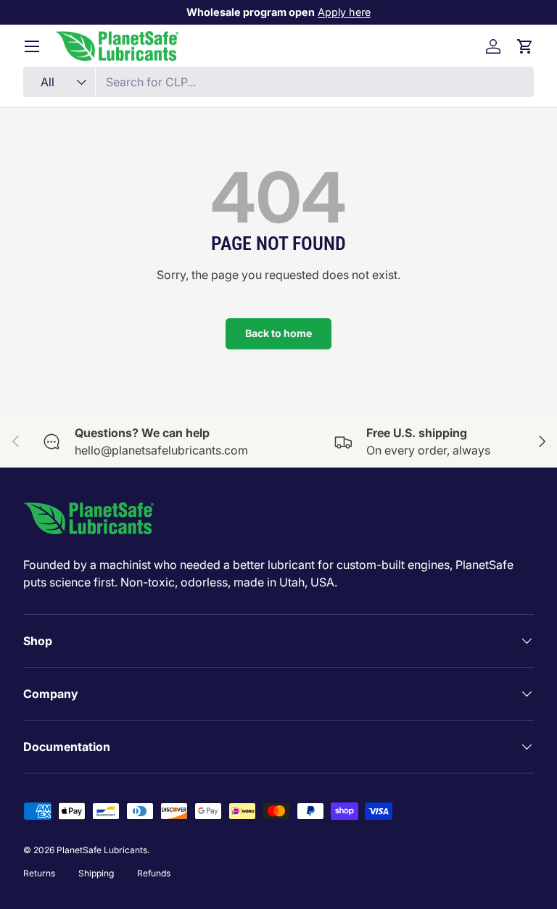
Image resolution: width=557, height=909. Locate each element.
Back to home (278, 333)
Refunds (153, 873)
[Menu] (32, 46)
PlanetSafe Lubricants (102, 849)
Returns (39, 873)
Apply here (344, 12)
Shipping (96, 873)
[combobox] (278, 82)
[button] (525, 46)
